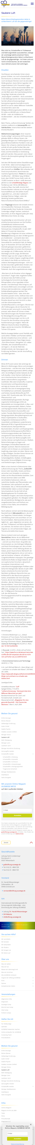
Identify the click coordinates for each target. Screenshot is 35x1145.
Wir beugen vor (6, 950)
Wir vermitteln (5, 939)
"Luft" (18, 687)
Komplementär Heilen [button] (8, 986)
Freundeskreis (5, 1037)
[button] (32, 4)
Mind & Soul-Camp (7, 1007)
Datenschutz (20, 834)
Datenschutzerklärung (17, 1144)
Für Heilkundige (6, 1024)
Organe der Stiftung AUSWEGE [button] (10, 978)
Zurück (6, 842)
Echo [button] (2, 980)
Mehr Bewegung (6, 740)
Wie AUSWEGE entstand (8, 975)
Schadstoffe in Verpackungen (12, 764)
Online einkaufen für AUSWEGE (11, 1032)
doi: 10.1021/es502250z (9, 646)
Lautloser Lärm (6, 745)
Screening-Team (6, 1035)
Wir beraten (5, 942)
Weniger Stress (6, 734)
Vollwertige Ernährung (8, 723)
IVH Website (7, 914)
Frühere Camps (6, 1013)
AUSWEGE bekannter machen (10, 1029)
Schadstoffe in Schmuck (10, 762)
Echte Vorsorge (6, 718)
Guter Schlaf (5, 726)
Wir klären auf (5, 953)
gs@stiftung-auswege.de (9, 832)
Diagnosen (4, 1002)
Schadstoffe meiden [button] (7, 754)
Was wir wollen (6, 964)
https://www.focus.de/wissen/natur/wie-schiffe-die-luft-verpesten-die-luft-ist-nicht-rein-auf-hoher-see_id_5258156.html (17, 654)
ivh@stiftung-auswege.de (12, 917)
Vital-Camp (4, 1010)
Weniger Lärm (5, 743)
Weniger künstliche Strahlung (10, 748)
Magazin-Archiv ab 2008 (8, 1110)
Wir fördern (5, 947)
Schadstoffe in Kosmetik (10, 759)
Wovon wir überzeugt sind (9, 969)
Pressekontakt (5, 1119)
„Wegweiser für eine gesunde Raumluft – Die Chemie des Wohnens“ (14, 702)
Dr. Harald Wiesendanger (18, 912)
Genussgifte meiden (7, 751)
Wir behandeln (6, 945)
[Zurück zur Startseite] (14, 3)
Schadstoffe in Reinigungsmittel (13, 766)
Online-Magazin (6, 1108)
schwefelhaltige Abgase (20, 183)
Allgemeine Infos (6, 999)
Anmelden (17, 815)
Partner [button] (3, 983)
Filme (3, 1116)
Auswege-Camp (6, 1004)
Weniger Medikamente (8, 772)
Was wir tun (5, 967)
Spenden (4, 1026)
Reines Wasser (6, 721)
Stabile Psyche (5, 729)
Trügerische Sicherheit (10, 769)
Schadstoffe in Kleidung (10, 757)
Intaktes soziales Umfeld (9, 732)
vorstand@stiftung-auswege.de (14, 891)
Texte (3, 1113)
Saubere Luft (5, 737)
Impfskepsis (5, 775)
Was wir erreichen (7, 972)
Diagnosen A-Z (5, 1121)
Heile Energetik (6, 777)
